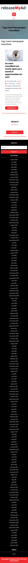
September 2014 (14, 399)
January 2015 (14, 389)
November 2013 (14, 424)
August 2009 (14, 530)
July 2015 (14, 374)
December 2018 (14, 290)
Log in (14, 554)
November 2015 (14, 366)
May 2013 (14, 439)
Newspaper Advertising (12, 88)
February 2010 (14, 515)
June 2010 (14, 505)
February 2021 (14, 250)
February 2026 (14, 175)
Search (15, 121)
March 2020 (14, 265)
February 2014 (14, 416)
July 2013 (14, 434)
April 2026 (14, 169)
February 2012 (14, 467)
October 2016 (14, 338)
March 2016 (14, 356)
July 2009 (14, 532)
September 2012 (14, 449)
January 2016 (14, 361)
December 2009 (14, 520)
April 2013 (14, 442)
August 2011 (14, 475)
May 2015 (14, 379)
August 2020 (14, 253)
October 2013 (14, 427)
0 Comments (11, 83)
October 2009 (14, 525)
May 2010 (14, 507)
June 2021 (14, 245)
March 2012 (14, 464)
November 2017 (14, 321)
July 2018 (14, 301)
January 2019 (14, 288)
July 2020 (14, 255)
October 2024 (14, 185)
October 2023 (14, 200)
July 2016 (14, 346)
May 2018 (14, 306)
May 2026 (14, 167)
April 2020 (14, 263)
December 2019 (14, 273)
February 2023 (14, 212)
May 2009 (14, 537)
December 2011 (14, 469)
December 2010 (14, 492)
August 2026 (14, 159)
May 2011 (14, 480)
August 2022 (14, 225)
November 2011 (14, 472)
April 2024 (14, 187)
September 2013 (14, 429)
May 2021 (14, 248)
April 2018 (14, 308)
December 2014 (14, 391)
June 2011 (14, 477)
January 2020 (14, 270)
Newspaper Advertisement (13, 86)
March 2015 (14, 384)
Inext (19, 83)
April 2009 (14, 540)
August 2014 (14, 401)
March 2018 (14, 311)
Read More (12, 108)
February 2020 (14, 268)
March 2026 (14, 172)
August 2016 (14, 343)
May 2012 (14, 459)
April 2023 (14, 210)
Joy (20, 81)
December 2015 (14, 364)
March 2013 (14, 444)
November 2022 (14, 217)
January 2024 (14, 192)
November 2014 (14, 394)
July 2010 (14, 502)
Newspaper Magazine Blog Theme (13, 559)
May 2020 (14, 260)
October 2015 (14, 369)
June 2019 (14, 280)
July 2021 (14, 243)
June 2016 (14, 348)
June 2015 (14, 376)
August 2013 (14, 432)
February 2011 (14, 487)
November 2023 (14, 197)
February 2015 (14, 386)
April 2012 (14, 462)
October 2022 (14, 220)
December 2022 (14, 215)
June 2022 (14, 230)
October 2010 (14, 497)
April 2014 (14, 411)
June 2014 (14, 406)
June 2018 (14, 303)
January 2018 (14, 316)
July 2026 (14, 162)
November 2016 (14, 336)
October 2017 (14, 323)
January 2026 (14, 177)
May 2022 (14, 233)
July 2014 (14, 404)
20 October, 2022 (11, 81)
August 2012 (14, 452)
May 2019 (14, 283)
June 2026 (14, 164)
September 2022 (14, 222)
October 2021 (14, 238)
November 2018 (14, 293)
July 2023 (14, 202)
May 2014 (14, 409)
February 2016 (14, 359)
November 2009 (14, 522)
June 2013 (14, 437)
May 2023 (14, 207)
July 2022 (14, 227)
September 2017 (14, 326)
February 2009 (14, 545)
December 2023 (14, 195)
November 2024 (14, 182)
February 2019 (14, 285)
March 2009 (14, 543)
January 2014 (14, 419)
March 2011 (14, 485)
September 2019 (14, 278)
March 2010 (14, 512)
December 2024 (14, 180)
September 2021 (14, 240)
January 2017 (14, 331)
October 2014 (14, 396)
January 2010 (14, 517)
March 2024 (14, 190)
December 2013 (14, 422)
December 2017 (14, 318)
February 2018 (14, 313)
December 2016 (14, 333)
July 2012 (14, 454)
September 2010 (14, 500)
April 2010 (14, 510)
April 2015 (14, 381)
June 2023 (14, 205)
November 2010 (14, 495)
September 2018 (14, 296)
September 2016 (14, 341)
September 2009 (14, 527)
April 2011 (14, 482)
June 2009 (14, 535)
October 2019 (14, 275)
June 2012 (14, 457)
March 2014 (14, 414)
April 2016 (14, 354)
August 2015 (14, 371)
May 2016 (14, 351)
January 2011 (14, 490)
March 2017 (14, 328)
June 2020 (14, 258)
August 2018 (14, 298)
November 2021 (14, 235)
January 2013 (14, 447)
